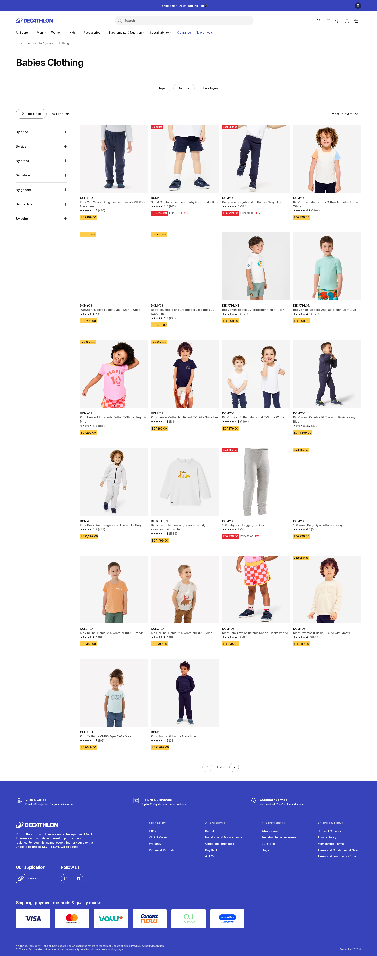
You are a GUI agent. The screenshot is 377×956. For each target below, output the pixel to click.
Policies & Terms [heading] (330, 823)
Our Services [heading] (215, 823)
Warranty (155, 843)
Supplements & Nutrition (126, 32)
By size (21, 146)
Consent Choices (329, 831)
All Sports (22, 32)
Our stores (268, 843)
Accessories (92, 32)
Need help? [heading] (157, 823)
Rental (209, 831)
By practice (24, 204)
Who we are (269, 831)
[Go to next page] (234, 767)
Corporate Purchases (219, 843)
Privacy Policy (327, 837)
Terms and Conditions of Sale (338, 850)
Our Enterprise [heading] (273, 823)
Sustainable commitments (279, 837)
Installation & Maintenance (223, 837)
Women (56, 32)
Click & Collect (159, 837)
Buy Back (211, 850)
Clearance (184, 32)
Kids (73, 32)
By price (22, 132)
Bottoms (183, 88)
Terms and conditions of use (337, 856)
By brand (22, 161)
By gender (23, 190)
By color (22, 219)
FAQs (152, 831)
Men (40, 32)
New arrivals (204, 32)
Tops (162, 88)
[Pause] (358, 5)
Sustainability (159, 32)
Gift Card (211, 856)
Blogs (265, 850)
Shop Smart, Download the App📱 (184, 5)
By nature (23, 175)
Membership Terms (331, 843)
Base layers (210, 88)
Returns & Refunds (162, 850)
